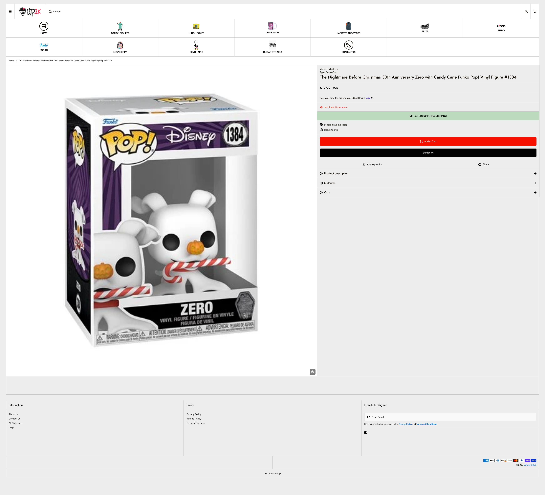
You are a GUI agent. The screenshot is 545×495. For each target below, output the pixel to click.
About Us (13, 414)
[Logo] (30, 11)
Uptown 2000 (530, 465)
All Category (15, 423)
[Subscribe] (532, 417)
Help (11, 427)
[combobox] (284, 11)
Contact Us (14, 418)
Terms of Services (195, 423)
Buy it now (428, 152)
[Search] (49, 11)
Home (11, 60)
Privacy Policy (193, 414)
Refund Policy (193, 418)
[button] (535, 11)
